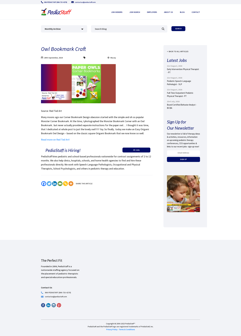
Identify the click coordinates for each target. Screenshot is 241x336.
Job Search (134, 12)
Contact (196, 12)
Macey (113, 57)
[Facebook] (43, 183)
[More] (70, 183)
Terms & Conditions (127, 329)
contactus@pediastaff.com (85, 2)
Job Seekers (116, 12)
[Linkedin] (54, 183)
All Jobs (136, 150)
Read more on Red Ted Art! (55, 139)
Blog (182, 12)
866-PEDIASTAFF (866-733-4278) (55, 2)
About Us (168, 12)
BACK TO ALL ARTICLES (178, 51)
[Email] (60, 183)
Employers (152, 12)
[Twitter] (49, 183)
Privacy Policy (111, 329)
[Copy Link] (65, 183)
